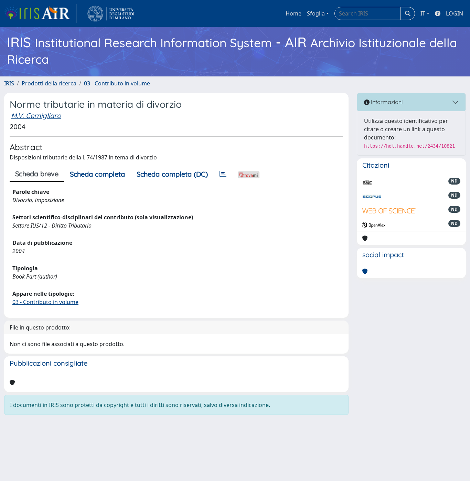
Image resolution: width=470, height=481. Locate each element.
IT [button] (422, 13)
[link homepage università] (111, 13)
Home (293, 13)
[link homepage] (40, 13)
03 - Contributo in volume (117, 83)
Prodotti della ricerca (49, 83)
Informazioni (386, 101)
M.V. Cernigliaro (36, 115)
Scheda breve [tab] (36, 173)
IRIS (9, 83)
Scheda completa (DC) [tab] (172, 174)
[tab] (223, 174)
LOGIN (454, 13)
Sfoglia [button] (316, 13)
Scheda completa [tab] (97, 174)
